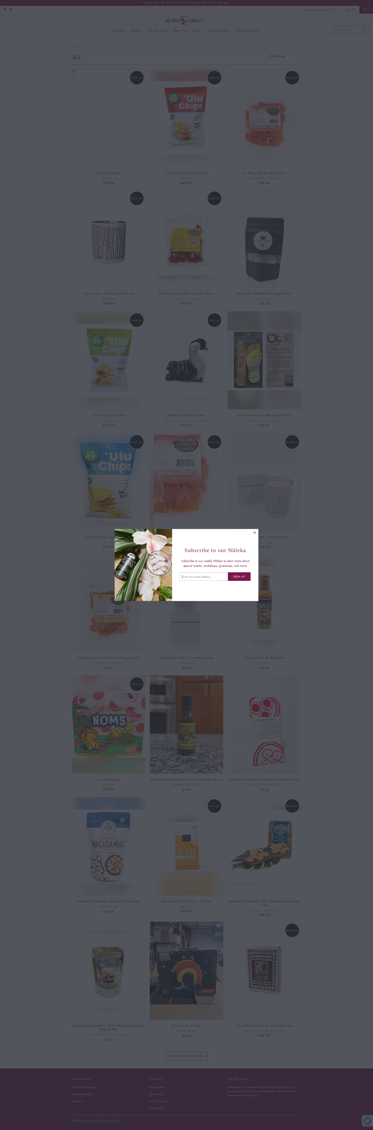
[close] (254, 532)
